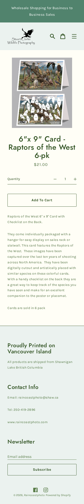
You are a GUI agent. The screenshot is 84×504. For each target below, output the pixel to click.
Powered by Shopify (58, 495)
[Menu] (74, 36)
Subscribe (42, 469)
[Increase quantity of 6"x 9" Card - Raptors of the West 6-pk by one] (75, 179)
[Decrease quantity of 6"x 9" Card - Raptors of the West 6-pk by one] (55, 179)
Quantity (13, 179)
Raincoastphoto (34, 495)
